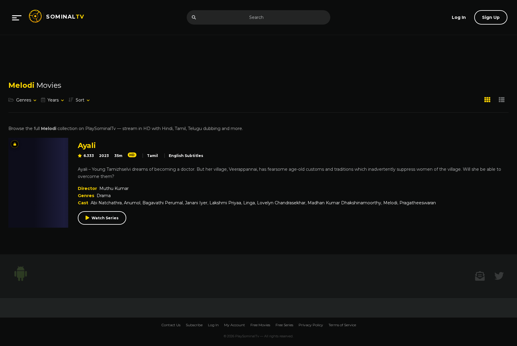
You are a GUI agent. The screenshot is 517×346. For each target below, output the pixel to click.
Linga (249, 203)
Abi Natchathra (106, 203)
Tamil (152, 155)
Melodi (390, 203)
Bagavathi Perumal (162, 203)
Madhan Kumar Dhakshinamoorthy (344, 203)
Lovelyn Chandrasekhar (281, 203)
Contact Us (170, 325)
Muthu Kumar (114, 188)
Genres (23, 100)
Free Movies (260, 325)
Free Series (284, 325)
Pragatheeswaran (417, 203)
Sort (80, 100)
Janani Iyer (196, 203)
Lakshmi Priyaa (225, 203)
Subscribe (194, 325)
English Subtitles (186, 155)
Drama (104, 195)
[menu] (17, 17)
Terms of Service (342, 325)
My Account (234, 325)
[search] (194, 17)
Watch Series (105, 218)
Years (53, 100)
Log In (213, 325)
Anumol (132, 203)
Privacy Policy (311, 325)
